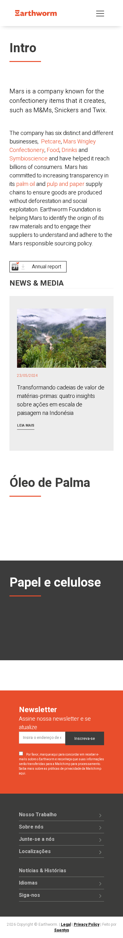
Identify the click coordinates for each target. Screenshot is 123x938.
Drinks (69, 150)
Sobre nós (31, 827)
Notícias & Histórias (42, 870)
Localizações (35, 851)
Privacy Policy (86, 924)
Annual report (46, 267)
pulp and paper (66, 184)
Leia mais (25, 425)
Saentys (61, 930)
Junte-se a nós (37, 839)
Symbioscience (28, 158)
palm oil (26, 184)
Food (53, 150)
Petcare (51, 141)
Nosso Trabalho (38, 814)
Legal (66, 924)
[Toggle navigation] (100, 13)
